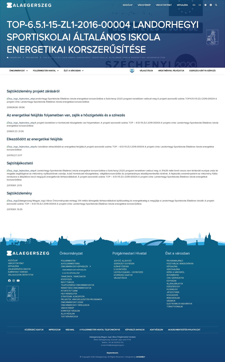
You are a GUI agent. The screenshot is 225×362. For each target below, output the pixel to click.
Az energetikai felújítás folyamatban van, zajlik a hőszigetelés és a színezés (66, 115)
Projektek (32, 57)
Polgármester (68, 261)
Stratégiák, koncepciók (73, 297)
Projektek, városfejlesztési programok (81, 299)
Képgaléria (182, 5)
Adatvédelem (156, 330)
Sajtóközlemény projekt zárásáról (33, 91)
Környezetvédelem (70, 311)
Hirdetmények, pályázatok (171, 71)
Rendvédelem (173, 298)
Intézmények (173, 275)
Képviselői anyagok (135, 330)
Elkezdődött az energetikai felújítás (35, 139)
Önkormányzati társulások (75, 305)
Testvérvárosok (69, 317)
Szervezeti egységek (124, 264)
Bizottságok (67, 282)
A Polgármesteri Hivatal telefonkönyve (100, 330)
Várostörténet (164, 5)
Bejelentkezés (112, 353)
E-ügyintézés (120, 269)
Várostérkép (144, 5)
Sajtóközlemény (19, 193)
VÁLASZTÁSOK (146, 71)
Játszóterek (173, 292)
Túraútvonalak (175, 307)
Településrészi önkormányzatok (77, 285)
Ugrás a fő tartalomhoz (211, 1)
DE (200, 5)
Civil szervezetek (175, 278)
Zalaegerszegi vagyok (19, 269)
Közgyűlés (66, 279)
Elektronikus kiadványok (179, 304)
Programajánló (175, 261)
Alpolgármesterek (70, 264)
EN (194, 5)
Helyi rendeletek (69, 294)
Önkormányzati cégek (72, 302)
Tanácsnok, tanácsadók (73, 277)
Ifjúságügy (172, 289)
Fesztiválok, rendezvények (180, 264)
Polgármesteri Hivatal (44, 71)
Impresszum (54, 330)
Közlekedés (172, 295)
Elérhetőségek (121, 267)
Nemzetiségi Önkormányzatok (76, 288)
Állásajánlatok (175, 284)
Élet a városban (72, 71)
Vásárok (171, 301)
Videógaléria (173, 269)
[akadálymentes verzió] (211, 5)
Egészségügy (173, 287)
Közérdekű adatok (123, 275)
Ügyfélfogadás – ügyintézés (128, 272)
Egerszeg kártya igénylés (202, 71)
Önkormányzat (17, 71)
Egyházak (172, 281)
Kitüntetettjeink (69, 291)
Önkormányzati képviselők (74, 267)
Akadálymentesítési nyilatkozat (184, 330)
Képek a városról (176, 272)
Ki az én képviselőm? (71, 273)
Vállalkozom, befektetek (20, 275)
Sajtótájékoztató (20, 163)
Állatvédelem (68, 314)
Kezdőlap (127, 5)
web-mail (70, 330)
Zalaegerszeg (29, 5)
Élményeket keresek (18, 272)
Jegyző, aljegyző (123, 261)
